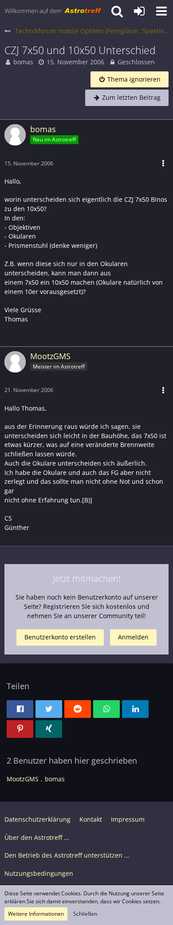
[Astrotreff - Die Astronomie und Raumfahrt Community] (53, 11)
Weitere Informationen (36, 913)
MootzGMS (23, 779)
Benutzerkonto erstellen (60, 637)
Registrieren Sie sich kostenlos (89, 606)
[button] (161, 11)
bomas (23, 62)
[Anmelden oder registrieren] (139, 11)
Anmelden (133, 637)
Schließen (85, 913)
